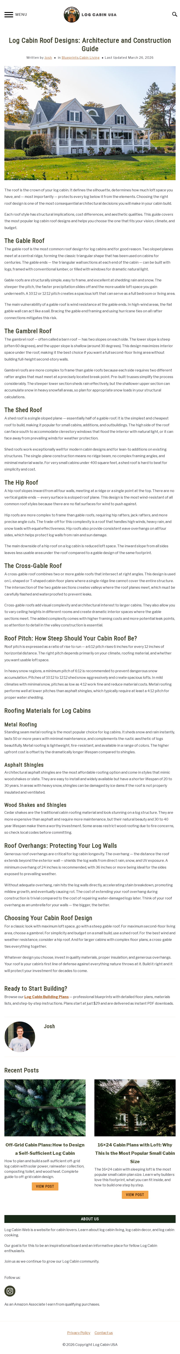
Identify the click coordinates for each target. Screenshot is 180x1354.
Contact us (104, 1333)
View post (45, 1186)
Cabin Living (89, 57)
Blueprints (70, 57)
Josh (48, 57)
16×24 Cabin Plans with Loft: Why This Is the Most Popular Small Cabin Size (135, 1153)
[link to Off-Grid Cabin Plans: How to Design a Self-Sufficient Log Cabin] (45, 1107)
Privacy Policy (78, 1333)
